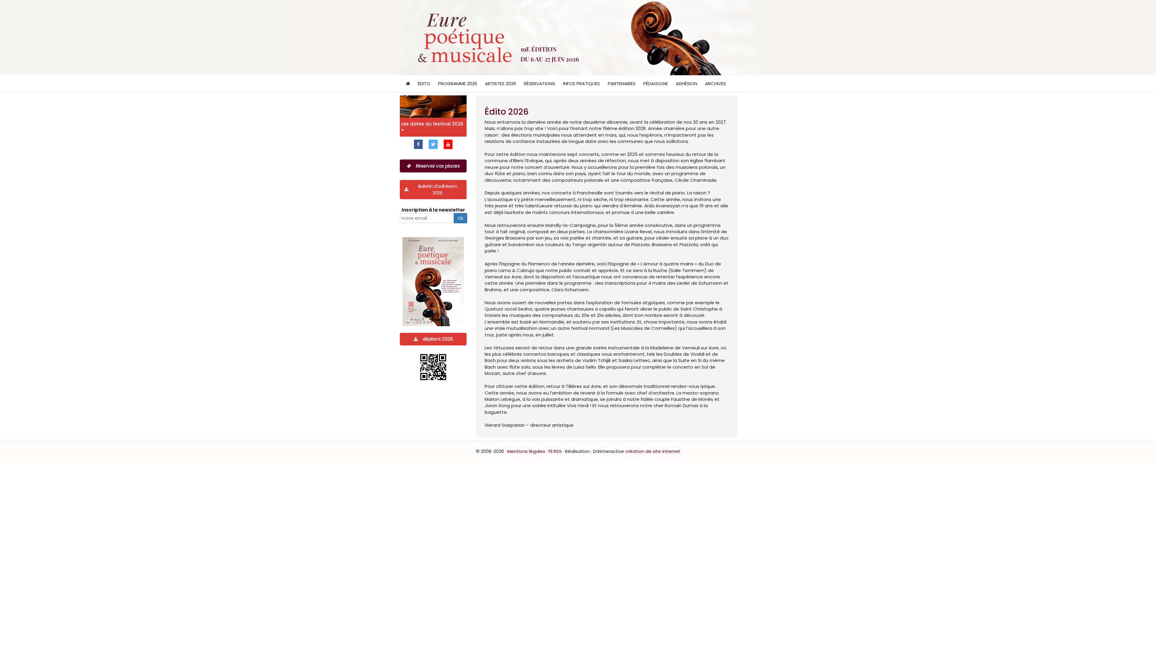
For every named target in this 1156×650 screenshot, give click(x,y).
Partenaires (621, 83)
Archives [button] (715, 83)
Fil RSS (555, 451)
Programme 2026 (457, 83)
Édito (424, 83)
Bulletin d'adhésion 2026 (437, 189)
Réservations (539, 83)
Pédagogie (655, 83)
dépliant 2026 (437, 339)
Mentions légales (526, 451)
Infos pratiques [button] (581, 83)
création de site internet (652, 451)
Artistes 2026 (500, 83)
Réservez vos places (438, 166)
